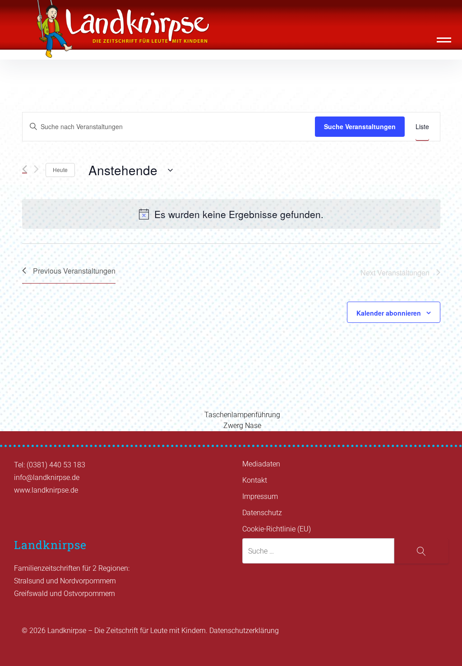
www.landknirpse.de (46, 490)
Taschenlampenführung (242, 414)
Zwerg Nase (242, 425)
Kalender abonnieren (388, 312)
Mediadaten (261, 464)
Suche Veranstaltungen (360, 126)
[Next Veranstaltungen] (36, 168)
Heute (60, 169)
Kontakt (254, 480)
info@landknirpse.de (46, 477)
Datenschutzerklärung (244, 630)
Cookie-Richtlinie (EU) (276, 529)
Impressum (260, 496)
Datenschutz (262, 512)
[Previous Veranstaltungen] (24, 169)
